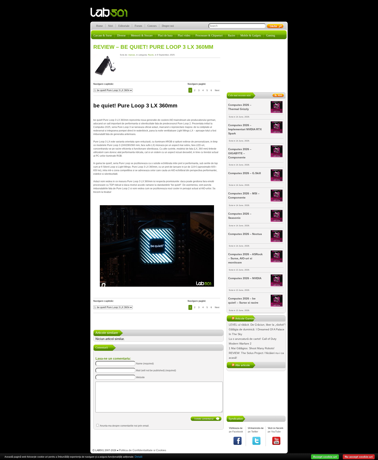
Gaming (270, 35)
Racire (231, 35)
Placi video (184, 35)
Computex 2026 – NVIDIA (244, 278)
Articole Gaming (245, 318)
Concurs (152, 25)
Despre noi (168, 25)
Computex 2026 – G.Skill (244, 173)
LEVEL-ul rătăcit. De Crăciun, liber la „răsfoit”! (257, 324)
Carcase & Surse (103, 35)
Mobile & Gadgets (250, 35)
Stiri (110, 25)
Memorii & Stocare (142, 35)
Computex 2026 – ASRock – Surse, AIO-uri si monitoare (245, 258)
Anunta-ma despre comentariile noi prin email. (124, 425)
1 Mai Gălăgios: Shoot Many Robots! (251, 348)
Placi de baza (165, 35)
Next (217, 90)
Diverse (121, 35)
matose (131, 55)
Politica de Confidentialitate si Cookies (142, 450)
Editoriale (123, 25)
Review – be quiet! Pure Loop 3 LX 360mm (153, 47)
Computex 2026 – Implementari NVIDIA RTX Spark (245, 129)
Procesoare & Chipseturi (209, 35)
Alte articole (242, 365)
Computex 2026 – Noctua (245, 234)
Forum (138, 25)
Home (99, 25)
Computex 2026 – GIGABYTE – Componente (239, 153)
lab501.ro (111, 13)
